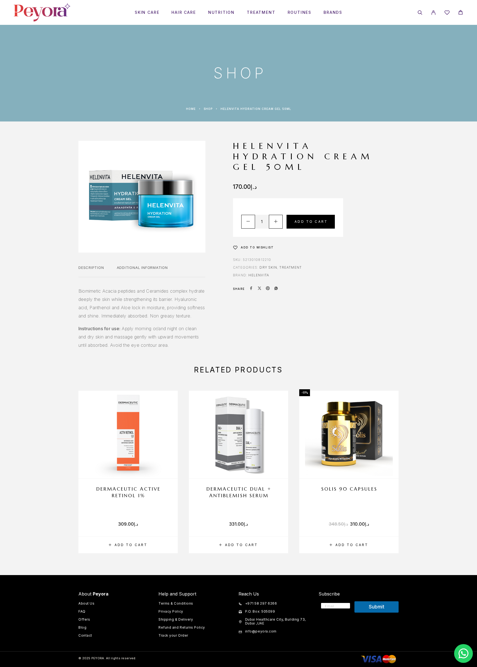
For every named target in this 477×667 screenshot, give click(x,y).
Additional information (142, 267)
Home (191, 108)
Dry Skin (268, 267)
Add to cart (311, 221)
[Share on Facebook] (251, 288)
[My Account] (433, 12)
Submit (376, 607)
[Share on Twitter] (259, 288)
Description (91, 267)
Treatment (261, 12)
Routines (300, 12)
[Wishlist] (447, 13)
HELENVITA (258, 275)
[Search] (420, 12)
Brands (333, 12)
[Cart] (460, 13)
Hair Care (183, 12)
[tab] (91, 271)
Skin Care (147, 12)
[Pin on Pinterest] (268, 288)
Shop (208, 108)
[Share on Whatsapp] (276, 288)
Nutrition (221, 12)
